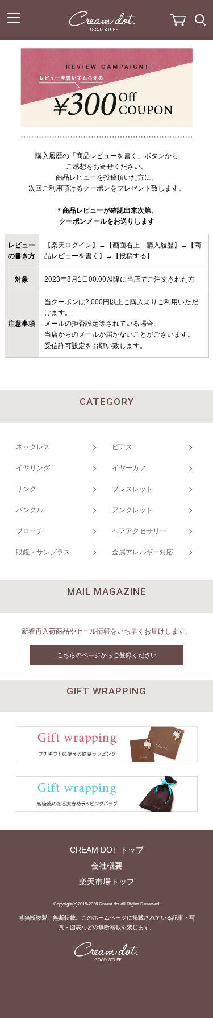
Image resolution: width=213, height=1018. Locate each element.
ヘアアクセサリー (139, 531)
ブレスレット (132, 489)
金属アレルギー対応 (142, 552)
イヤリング (33, 468)
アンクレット (132, 510)
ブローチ (29, 531)
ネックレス (33, 447)
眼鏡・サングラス (43, 552)
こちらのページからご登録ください (107, 655)
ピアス (122, 447)
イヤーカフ (129, 468)
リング (26, 489)
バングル (29, 510)
